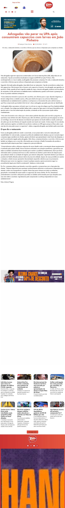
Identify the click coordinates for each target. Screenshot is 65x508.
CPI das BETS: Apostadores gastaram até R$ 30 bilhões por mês (40, 412)
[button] (53, 12)
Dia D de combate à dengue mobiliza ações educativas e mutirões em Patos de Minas (24, 413)
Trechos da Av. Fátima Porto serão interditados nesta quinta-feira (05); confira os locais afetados (8, 414)
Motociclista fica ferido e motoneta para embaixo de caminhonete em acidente (23, 385)
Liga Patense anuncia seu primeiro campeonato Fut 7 (56, 411)
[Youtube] (12, 11)
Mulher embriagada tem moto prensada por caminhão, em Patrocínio (56, 384)
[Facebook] (6, 11)
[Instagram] (9, 11)
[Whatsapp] (15, 11)
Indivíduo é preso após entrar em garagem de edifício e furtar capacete (7, 384)
